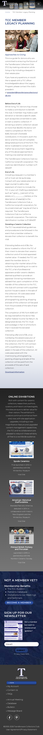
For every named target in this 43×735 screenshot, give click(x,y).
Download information (14, 372)
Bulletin (11, 707)
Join (12, 683)
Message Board (14, 711)
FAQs (9, 694)
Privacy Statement (21, 654)
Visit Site (21, 474)
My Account (13, 686)
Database (11, 703)
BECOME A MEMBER (19, 602)
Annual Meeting (15, 699)
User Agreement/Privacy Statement (21, 730)
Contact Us (12, 690)
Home (7, 12)
